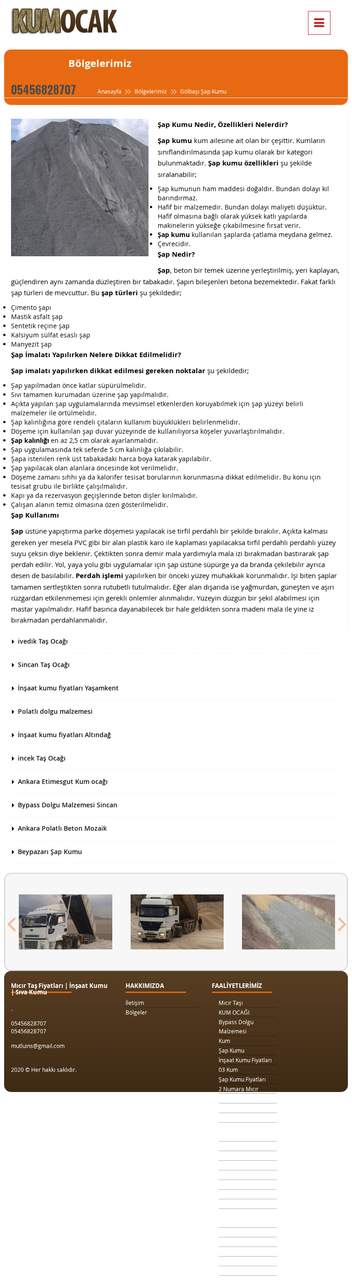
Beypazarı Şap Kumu (50, 851)
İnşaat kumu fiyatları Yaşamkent (68, 688)
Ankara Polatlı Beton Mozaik (62, 828)
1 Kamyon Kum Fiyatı (245, 1108)
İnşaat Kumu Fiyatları (245, 1060)
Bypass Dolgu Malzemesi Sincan (67, 804)
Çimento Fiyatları (240, 1261)
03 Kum (228, 1069)
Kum (224, 1040)
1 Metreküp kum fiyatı (246, 1165)
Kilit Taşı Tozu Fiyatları (246, 1146)
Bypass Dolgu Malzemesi (236, 1026)
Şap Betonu (233, 1242)
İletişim (135, 1002)
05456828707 (43, 89)
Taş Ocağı (231, 1184)
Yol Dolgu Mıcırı (238, 1155)
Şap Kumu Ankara (241, 1194)
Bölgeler (136, 1012)
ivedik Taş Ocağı (43, 641)
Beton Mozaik (236, 1251)
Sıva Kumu (232, 1232)
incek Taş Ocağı (42, 758)
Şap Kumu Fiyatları (242, 1079)
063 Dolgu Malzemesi (246, 1270)
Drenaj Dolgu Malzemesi (236, 1132)
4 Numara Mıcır (238, 1175)
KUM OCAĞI (234, 1012)
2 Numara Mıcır (238, 1088)
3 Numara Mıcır (238, 1098)
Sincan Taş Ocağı (44, 664)
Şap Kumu (231, 1050)
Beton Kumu (234, 1204)
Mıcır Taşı (231, 1002)
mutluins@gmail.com (38, 1045)
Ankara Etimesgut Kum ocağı (63, 781)
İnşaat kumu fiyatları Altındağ (64, 734)
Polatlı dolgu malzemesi (55, 711)
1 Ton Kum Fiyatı (239, 1117)
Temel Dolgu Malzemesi (235, 1218)
